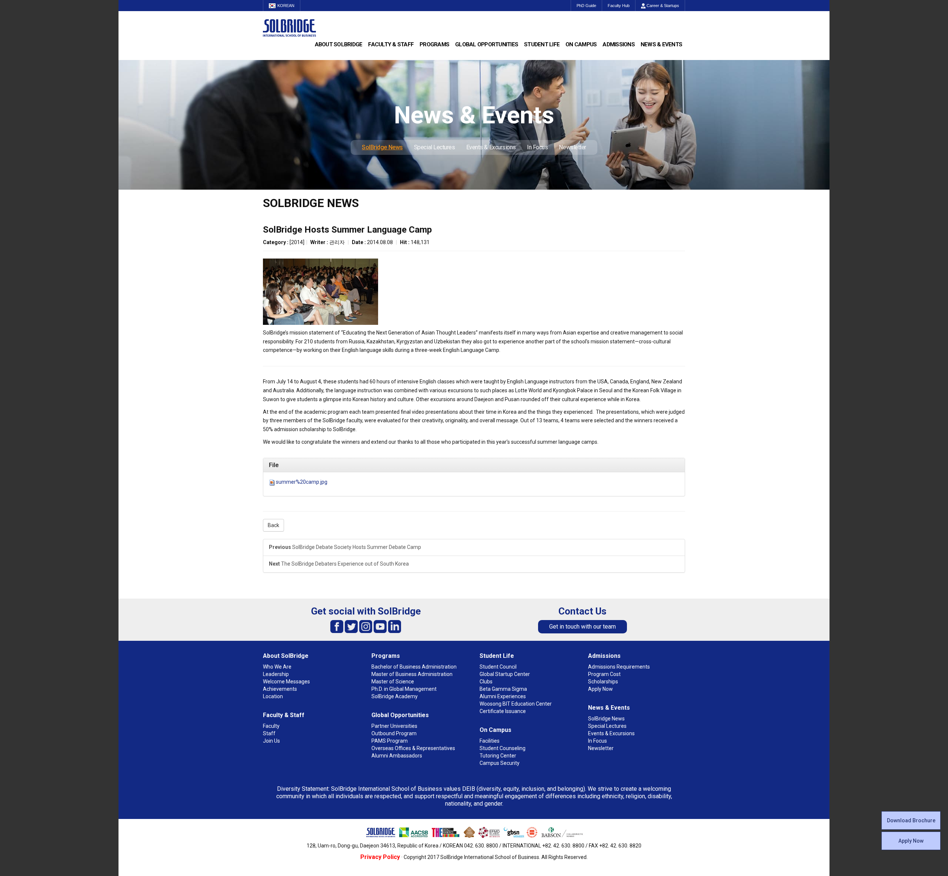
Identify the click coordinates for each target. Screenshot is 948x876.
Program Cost (604, 674)
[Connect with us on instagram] (365, 626)
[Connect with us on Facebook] (336, 626)
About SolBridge (339, 44)
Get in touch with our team (582, 626)
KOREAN (285, 5)
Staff (269, 733)
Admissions (618, 44)
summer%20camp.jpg (301, 482)
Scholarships (603, 682)
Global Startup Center (505, 674)
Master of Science (392, 682)
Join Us (271, 741)
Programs (434, 44)
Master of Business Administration (412, 674)
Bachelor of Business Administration (414, 667)
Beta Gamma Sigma (503, 689)
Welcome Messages (286, 682)
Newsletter (572, 147)
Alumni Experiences (503, 696)
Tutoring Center (498, 756)
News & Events (661, 44)
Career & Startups (662, 5)
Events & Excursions (491, 147)
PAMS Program (389, 741)
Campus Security (500, 763)
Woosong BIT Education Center (516, 704)
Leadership (276, 674)
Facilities (490, 741)
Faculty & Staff (391, 44)
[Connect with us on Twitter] (351, 626)
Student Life (542, 44)
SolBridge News (382, 147)
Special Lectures (434, 147)
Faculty (271, 726)
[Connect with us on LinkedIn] (394, 626)
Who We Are (277, 667)
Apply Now (911, 841)
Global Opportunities (486, 44)
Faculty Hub (619, 5)
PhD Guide (586, 5)
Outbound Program (394, 733)
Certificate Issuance (503, 711)
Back (273, 525)
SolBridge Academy (394, 696)
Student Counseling (502, 748)
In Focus (537, 147)
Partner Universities (394, 726)
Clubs (486, 682)
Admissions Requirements (619, 667)
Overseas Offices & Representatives (413, 748)
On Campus (581, 44)
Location (273, 696)
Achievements (280, 689)
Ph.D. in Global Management (404, 689)
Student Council (498, 667)
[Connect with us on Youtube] (380, 626)
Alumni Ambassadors (396, 756)
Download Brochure (911, 820)
